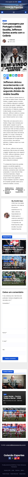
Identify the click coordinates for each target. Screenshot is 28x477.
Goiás (10, 276)
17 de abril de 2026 (10, 384)
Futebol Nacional (14, 473)
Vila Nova (14, 427)
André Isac (12, 39)
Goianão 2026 (7, 470)
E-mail (5, 341)
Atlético (6, 245)
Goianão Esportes (14, 7)
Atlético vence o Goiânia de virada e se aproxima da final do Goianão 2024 (13, 265)
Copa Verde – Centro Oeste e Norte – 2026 (12, 397)
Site (4, 349)
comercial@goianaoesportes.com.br (16, 445)
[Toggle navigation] (13, 12)
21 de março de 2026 (10, 417)
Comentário (6, 303)
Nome (5, 332)
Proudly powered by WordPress (9, 464)
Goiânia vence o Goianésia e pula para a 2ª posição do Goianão (9, 190)
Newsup (23, 464)
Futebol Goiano (12, 410)
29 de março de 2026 (11, 400)
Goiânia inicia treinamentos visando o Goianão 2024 (19, 190)
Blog (5, 378)
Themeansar (14, 466)
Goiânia (4, 20)
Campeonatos (22, 473)
